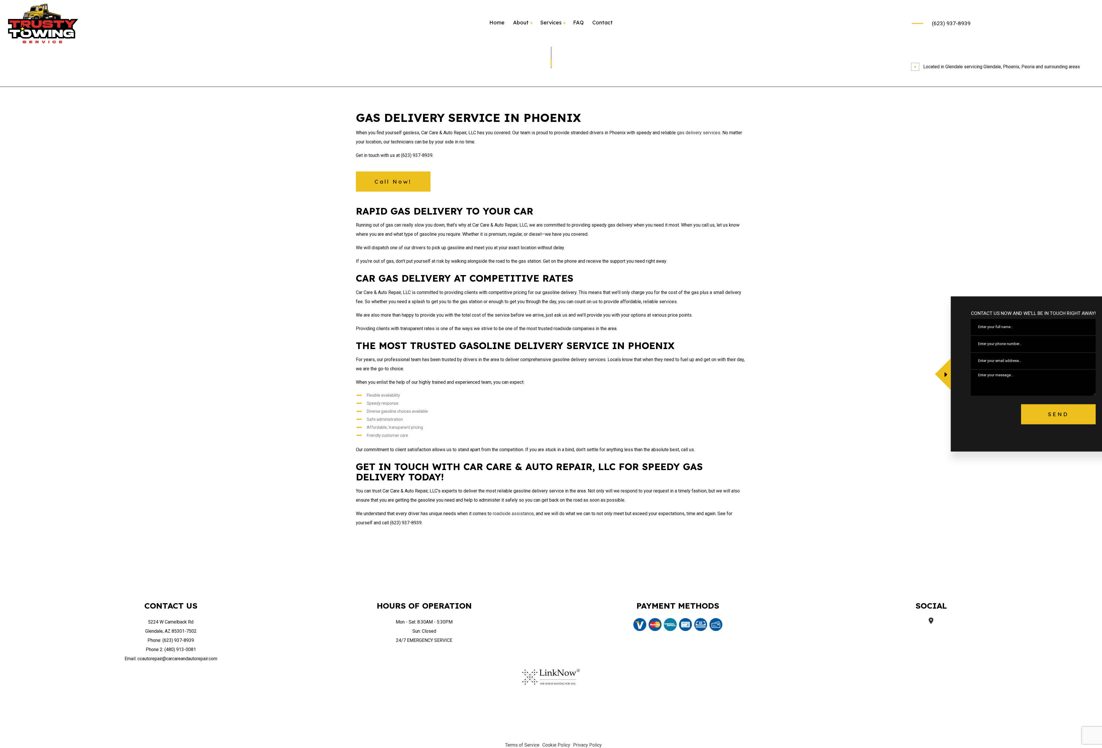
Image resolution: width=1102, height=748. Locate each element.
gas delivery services (698, 132)
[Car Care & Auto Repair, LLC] (43, 23)
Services (551, 22)
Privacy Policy (587, 745)
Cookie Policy (556, 745)
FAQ (578, 22)
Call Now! (393, 181)
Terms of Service (522, 745)
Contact (602, 22)
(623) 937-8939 (951, 23)
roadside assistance (513, 513)
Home (497, 22)
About (521, 22)
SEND (1044, 414)
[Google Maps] (931, 621)
